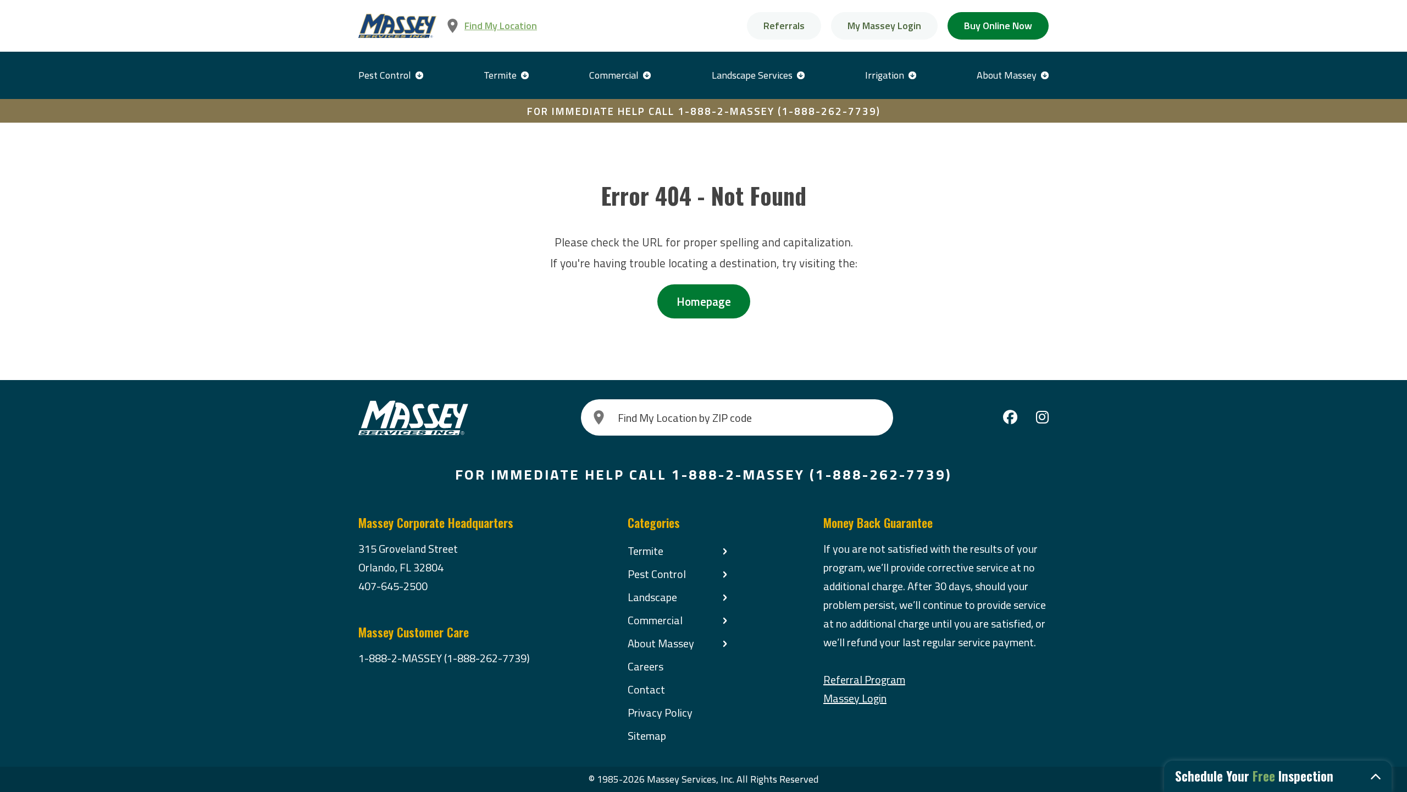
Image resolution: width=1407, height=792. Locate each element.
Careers (645, 666)
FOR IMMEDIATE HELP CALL (703, 111)
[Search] (599, 417)
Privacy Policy (660, 712)
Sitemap (647, 735)
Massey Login (855, 698)
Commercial (614, 75)
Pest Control (384, 75)
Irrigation (884, 75)
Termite (500, 75)
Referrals (784, 25)
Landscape (652, 597)
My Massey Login (884, 25)
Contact (646, 689)
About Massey (1007, 75)
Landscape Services (752, 75)
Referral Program (864, 679)
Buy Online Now (998, 25)
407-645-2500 (393, 586)
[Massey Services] (397, 26)
